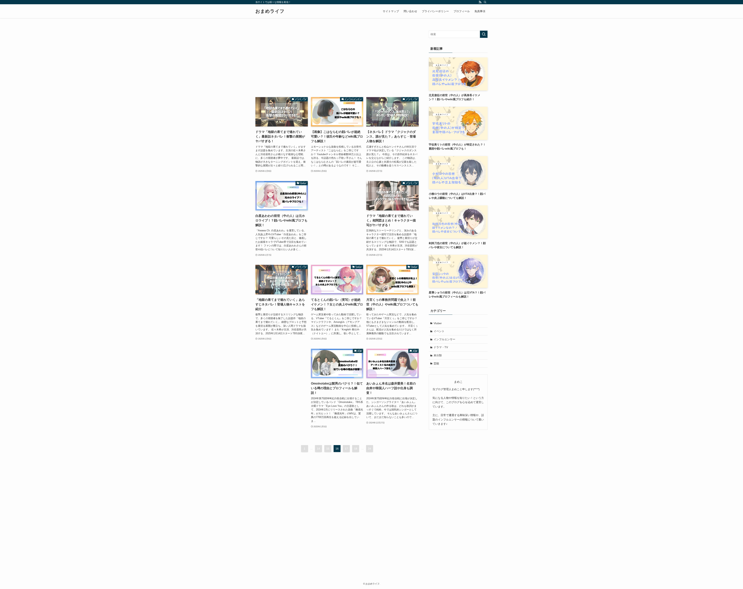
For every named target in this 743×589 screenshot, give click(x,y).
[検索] (485, 2)
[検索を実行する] (484, 34)
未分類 (438, 355)
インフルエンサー (444, 339)
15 (327, 448)
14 (318, 448)
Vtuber (438, 323)
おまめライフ (269, 11)
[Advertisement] (337, 58)
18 (355, 448)
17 (346, 448)
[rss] (480, 2)
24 (369, 448)
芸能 (436, 363)
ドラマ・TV (441, 347)
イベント (439, 331)
